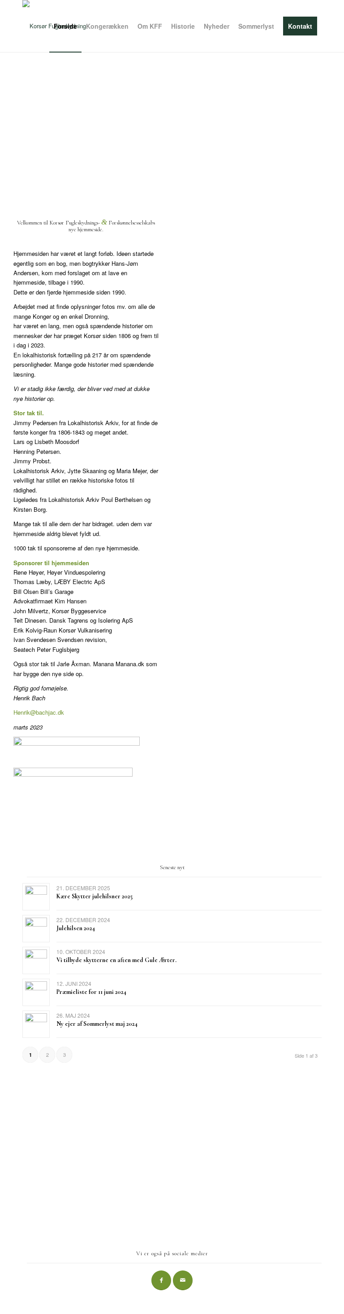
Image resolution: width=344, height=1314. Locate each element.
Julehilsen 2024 (75, 928)
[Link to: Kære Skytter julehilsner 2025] (36, 897)
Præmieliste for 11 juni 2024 (91, 992)
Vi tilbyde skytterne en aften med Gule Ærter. (116, 960)
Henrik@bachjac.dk (38, 712)
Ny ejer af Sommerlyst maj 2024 (97, 1024)
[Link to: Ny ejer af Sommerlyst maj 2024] (36, 1024)
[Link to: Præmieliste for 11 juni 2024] (36, 992)
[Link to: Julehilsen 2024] (36, 929)
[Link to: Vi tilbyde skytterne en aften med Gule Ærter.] (36, 960)
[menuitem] (65, 26)
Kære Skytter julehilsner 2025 (94, 896)
